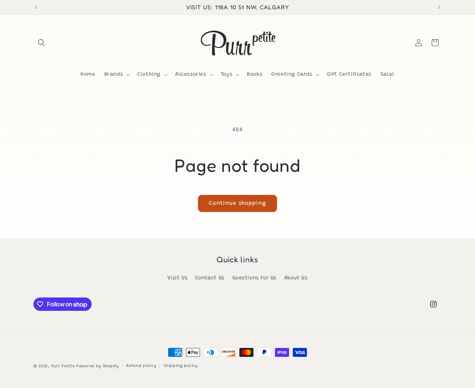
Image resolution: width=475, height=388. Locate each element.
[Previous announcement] (36, 7)
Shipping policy (181, 366)
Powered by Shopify (97, 366)
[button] (41, 42)
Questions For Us (254, 278)
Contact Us (210, 278)
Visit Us (177, 278)
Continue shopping (237, 203)
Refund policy (141, 366)
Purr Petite (63, 366)
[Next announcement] (439, 7)
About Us (296, 278)
